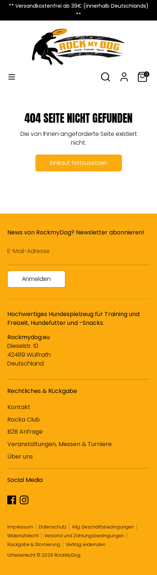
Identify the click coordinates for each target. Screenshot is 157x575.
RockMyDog (67, 555)
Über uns (20, 456)
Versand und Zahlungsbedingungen (84, 536)
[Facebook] (11, 500)
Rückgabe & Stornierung (33, 544)
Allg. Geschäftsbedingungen (103, 527)
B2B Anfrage (25, 431)
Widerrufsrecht (23, 536)
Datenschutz (52, 527)
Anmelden (36, 279)
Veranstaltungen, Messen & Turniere (59, 444)
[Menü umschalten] (11, 77)
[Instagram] (24, 500)
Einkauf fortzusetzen (78, 163)
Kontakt (18, 407)
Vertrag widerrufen (86, 544)
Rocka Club (23, 419)
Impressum (20, 527)
